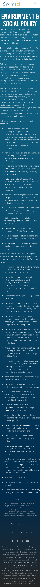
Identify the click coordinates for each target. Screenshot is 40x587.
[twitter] (17, 541)
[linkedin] (27, 541)
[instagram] (22, 541)
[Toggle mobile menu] (35, 3)
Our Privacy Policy (20, 524)
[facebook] (12, 541)
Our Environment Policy (20, 532)
